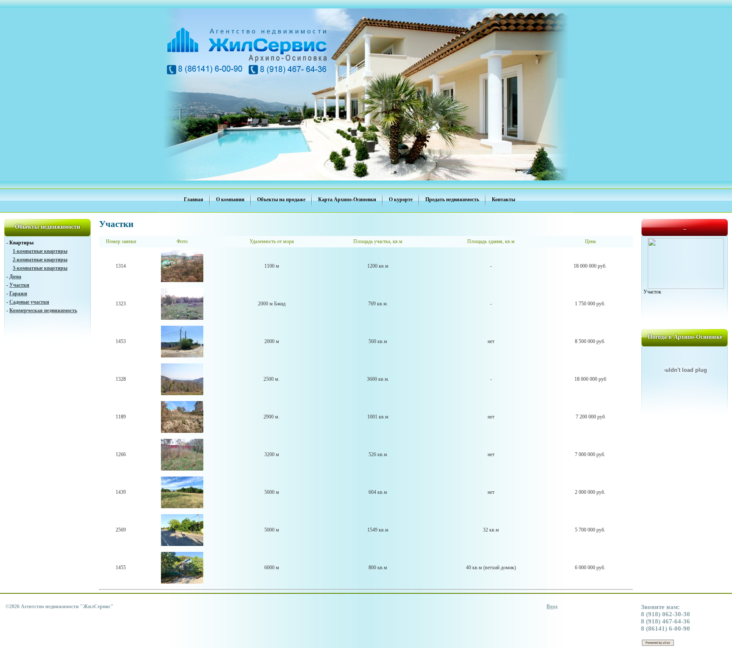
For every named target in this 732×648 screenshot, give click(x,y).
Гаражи (18, 293)
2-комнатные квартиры (40, 260)
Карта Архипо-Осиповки (347, 199)
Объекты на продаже (281, 199)
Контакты (503, 199)
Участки (19, 285)
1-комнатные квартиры (40, 251)
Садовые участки (29, 302)
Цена (590, 241)
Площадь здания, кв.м (491, 241)
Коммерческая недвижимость (43, 310)
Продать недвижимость (452, 199)
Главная (193, 199)
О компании (230, 199)
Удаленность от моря (272, 241)
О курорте (401, 199)
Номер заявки (121, 241)
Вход (551, 606)
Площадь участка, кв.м (377, 241)
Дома (15, 277)
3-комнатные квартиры (40, 268)
